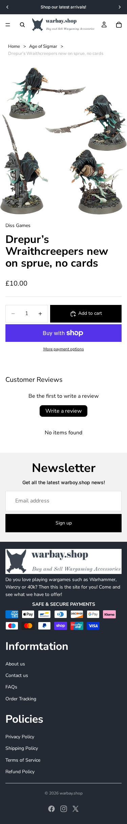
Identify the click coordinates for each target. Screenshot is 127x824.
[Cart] (118, 24)
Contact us (16, 675)
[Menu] (8, 25)
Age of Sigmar (43, 46)
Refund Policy (20, 771)
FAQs (11, 687)
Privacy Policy (19, 737)
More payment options (63, 349)
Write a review (63, 411)
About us (15, 664)
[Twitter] (75, 809)
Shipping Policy (21, 748)
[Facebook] (51, 809)
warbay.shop (71, 793)
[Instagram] (64, 809)
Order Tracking (20, 699)
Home (14, 46)
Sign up (64, 523)
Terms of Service (22, 760)
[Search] (22, 24)
